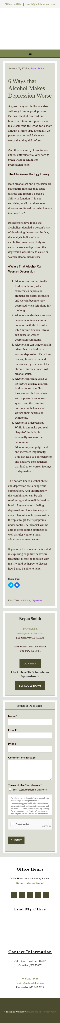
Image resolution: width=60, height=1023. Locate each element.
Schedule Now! (30, 685)
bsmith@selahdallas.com (40, 4)
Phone (12, 743)
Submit (16, 840)
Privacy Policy (49, 1011)
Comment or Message (22, 757)
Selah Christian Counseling (30, 28)
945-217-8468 (13, 4)
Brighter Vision (33, 1011)
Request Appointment (30, 882)
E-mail (13, 729)
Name (12, 716)
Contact (30, 663)
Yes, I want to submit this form (30, 789)
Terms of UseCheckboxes (25, 785)
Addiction (25, 600)
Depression (37, 600)
